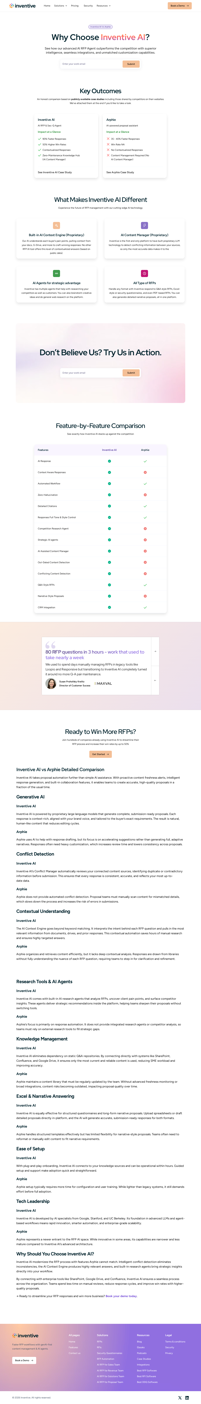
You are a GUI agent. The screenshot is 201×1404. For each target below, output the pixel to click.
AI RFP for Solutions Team (110, 1376)
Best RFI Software (146, 1376)
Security (88, 6)
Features (73, 1347)
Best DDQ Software (147, 1382)
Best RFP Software (147, 1370)
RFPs (99, 1341)
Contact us (74, 1353)
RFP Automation (105, 1358)
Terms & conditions (175, 1341)
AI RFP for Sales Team (108, 1364)
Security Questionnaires (109, 1353)
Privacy (169, 1353)
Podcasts (141, 1353)
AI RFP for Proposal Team (110, 1382)
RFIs (99, 1347)
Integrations (143, 1364)
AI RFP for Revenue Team (110, 1370)
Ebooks (140, 1347)
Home (47, 6)
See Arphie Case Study (120, 172)
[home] (22, 5)
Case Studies (144, 1358)
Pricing (74, 6)
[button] (60, 5)
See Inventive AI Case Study (55, 172)
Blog (139, 1341)
